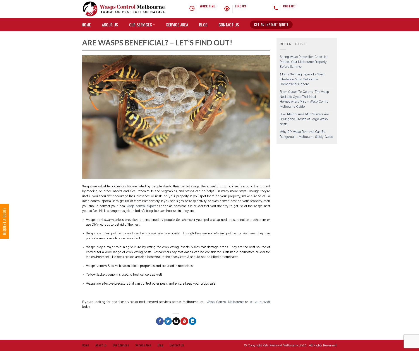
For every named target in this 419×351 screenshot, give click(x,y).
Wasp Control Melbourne (225, 302)
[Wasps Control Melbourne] (124, 9)
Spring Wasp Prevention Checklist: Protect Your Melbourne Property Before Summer (304, 61)
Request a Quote (4, 221)
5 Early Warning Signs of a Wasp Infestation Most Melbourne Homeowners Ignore (302, 79)
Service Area (177, 25)
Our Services (140, 25)
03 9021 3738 (307, 6)
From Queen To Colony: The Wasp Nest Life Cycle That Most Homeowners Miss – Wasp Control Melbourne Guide (304, 99)
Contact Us (229, 25)
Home (86, 25)
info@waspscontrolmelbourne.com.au (310, 11)
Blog (203, 25)
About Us (110, 25)
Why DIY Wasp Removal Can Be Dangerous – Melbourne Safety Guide (306, 134)
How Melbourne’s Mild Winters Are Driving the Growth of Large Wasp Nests (304, 119)
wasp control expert (141, 206)
